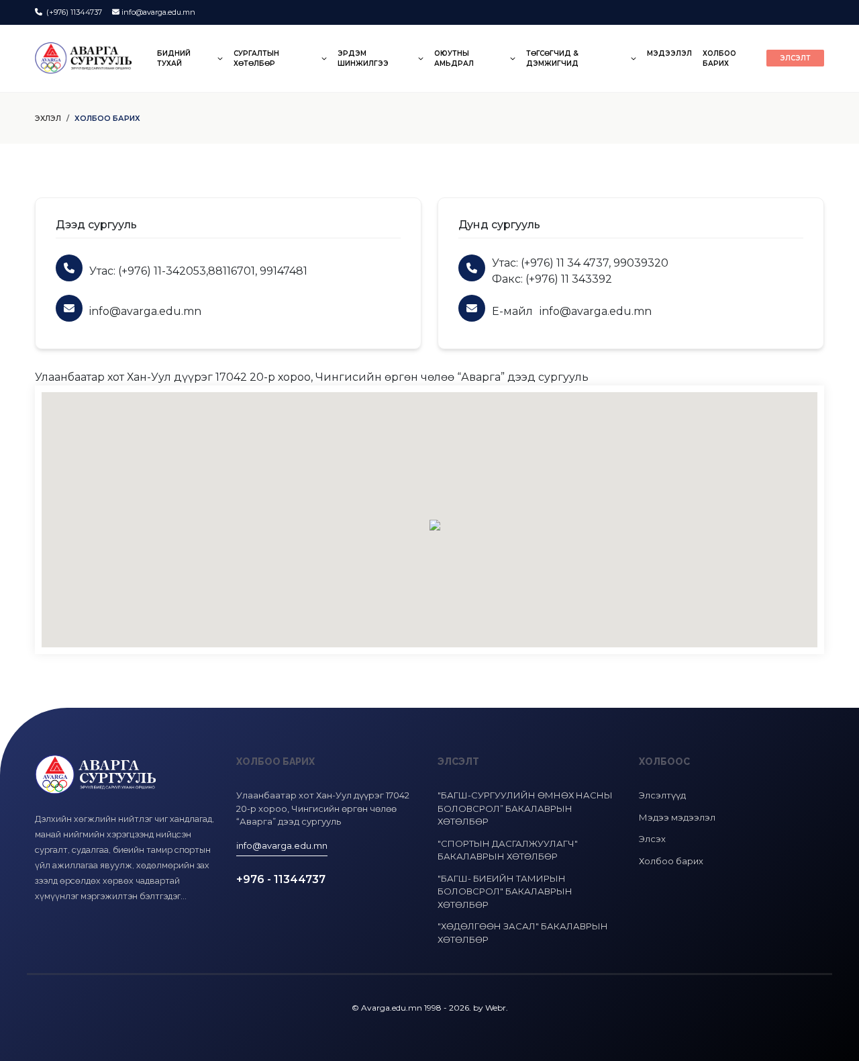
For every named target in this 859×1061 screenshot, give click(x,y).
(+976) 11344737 (73, 12)
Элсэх (652, 838)
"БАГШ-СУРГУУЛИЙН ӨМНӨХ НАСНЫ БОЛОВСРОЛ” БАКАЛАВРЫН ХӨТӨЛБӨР (525, 808)
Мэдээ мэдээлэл (677, 817)
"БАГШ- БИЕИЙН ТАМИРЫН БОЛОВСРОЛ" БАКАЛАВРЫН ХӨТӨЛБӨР (505, 891)
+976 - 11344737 (280, 879)
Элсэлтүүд (662, 795)
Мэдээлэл (669, 53)
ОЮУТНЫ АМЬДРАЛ (454, 58)
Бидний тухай (174, 58)
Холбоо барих (719, 58)
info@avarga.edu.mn (158, 12)
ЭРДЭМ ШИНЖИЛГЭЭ (363, 58)
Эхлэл (48, 118)
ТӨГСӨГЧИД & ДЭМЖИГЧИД (552, 58)
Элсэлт (795, 58)
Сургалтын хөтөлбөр (256, 58)
